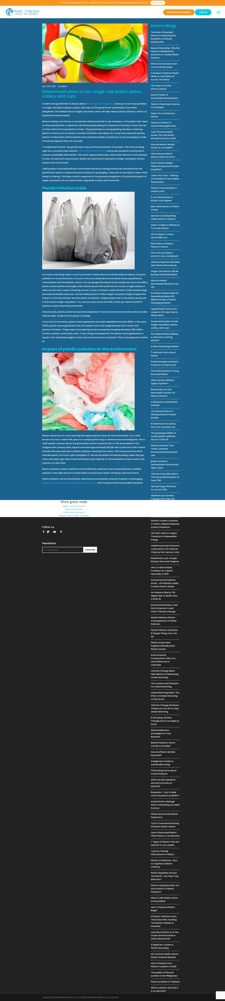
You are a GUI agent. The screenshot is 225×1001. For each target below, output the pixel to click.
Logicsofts (113, 997)
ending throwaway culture (91, 150)
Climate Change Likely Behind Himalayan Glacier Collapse (164, 511)
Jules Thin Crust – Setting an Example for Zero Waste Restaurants (165, 178)
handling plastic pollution (100, 103)
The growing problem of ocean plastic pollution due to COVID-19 (163, 436)
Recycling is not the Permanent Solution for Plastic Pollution (163, 392)
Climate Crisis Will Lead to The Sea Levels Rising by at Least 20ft (165, 477)
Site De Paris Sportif (73, 509)
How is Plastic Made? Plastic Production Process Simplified (165, 166)
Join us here (157, 2)
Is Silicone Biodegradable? (165, 346)
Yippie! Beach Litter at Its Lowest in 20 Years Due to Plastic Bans (164, 312)
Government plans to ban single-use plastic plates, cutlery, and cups (164, 324)
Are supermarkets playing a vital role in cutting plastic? (164, 337)
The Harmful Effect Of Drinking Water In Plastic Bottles (163, 414)
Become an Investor (178, 12)
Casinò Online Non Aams (73, 512)
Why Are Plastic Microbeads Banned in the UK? (165, 284)
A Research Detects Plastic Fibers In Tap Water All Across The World (165, 76)
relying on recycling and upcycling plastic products (69, 482)
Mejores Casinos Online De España (74, 515)
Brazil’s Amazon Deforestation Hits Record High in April (164, 464)
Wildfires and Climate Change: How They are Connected (163, 499)
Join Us (203, 12)
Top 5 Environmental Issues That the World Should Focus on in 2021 (163, 135)
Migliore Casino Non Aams (74, 506)
